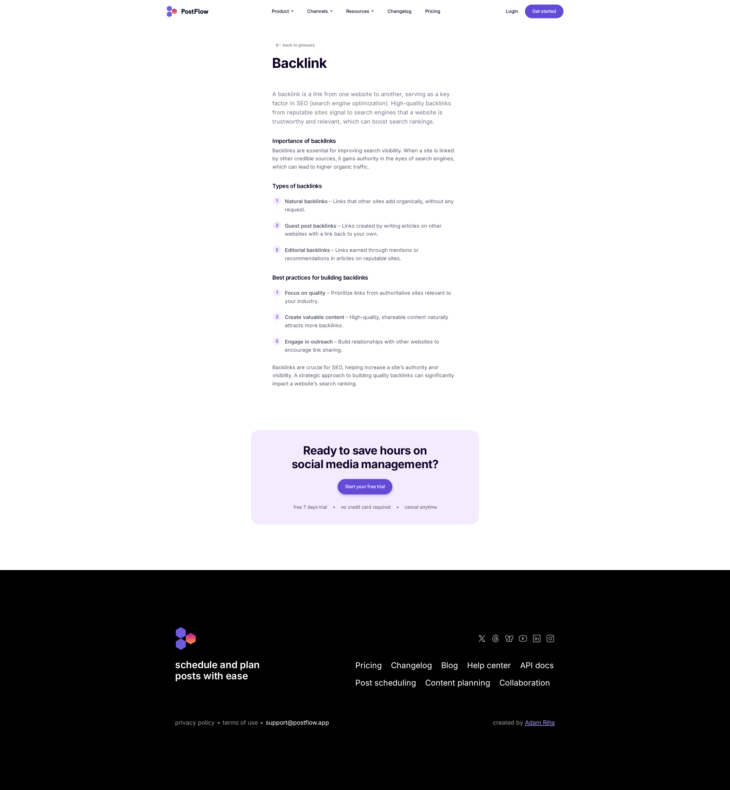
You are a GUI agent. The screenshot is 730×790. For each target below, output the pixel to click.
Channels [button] (318, 11)
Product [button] (281, 11)
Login (512, 11)
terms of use (240, 722)
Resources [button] (358, 11)
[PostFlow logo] (187, 11)
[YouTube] (523, 638)
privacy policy (195, 722)
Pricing (432, 11)
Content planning (457, 683)
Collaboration (524, 683)
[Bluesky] (509, 638)
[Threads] (495, 638)
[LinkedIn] (536, 638)
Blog (449, 665)
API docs (537, 665)
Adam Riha (540, 722)
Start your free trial (365, 486)
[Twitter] (481, 638)
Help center (489, 665)
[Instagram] (550, 638)
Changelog (399, 11)
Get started (544, 11)
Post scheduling (385, 683)
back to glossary (299, 45)
